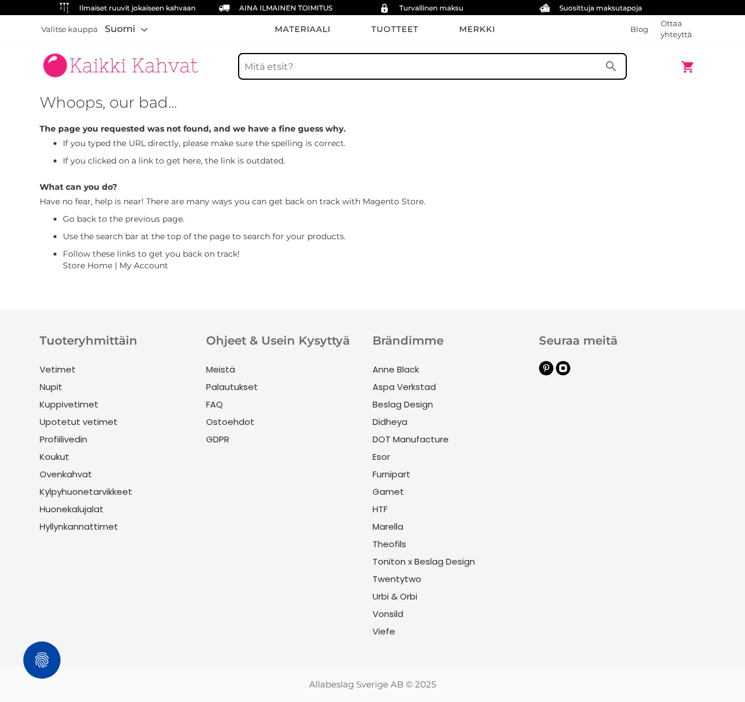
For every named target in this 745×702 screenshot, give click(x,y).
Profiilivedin (63, 439)
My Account (143, 265)
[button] (126, 29)
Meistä (220, 369)
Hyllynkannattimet (79, 526)
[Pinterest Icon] (546, 372)
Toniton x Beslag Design (423, 561)
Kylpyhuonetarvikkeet (86, 491)
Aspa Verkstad (404, 387)
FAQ (214, 404)
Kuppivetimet (69, 404)
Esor (381, 457)
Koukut (54, 457)
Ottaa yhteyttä (676, 29)
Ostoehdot (230, 422)
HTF (380, 509)
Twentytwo (396, 579)
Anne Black (395, 369)
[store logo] (120, 61)
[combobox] (432, 66)
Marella (387, 526)
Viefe (383, 631)
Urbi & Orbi (394, 596)
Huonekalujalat (72, 509)
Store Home (87, 265)
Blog (639, 29)
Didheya (389, 422)
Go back (79, 219)
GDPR (217, 439)
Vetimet (58, 369)
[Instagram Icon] (563, 372)
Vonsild (387, 614)
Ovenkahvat (66, 474)
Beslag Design (402, 404)
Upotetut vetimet (79, 422)
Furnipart (391, 474)
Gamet (388, 491)
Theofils (389, 544)
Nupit (51, 387)
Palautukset (232, 387)
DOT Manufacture (410, 439)
